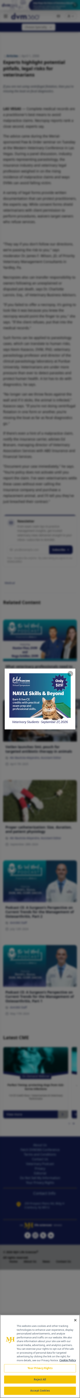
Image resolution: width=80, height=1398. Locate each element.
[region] (40, 1356)
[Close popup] (70, 673)
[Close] (75, 1320)
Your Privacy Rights (40, 1368)
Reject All (40, 1379)
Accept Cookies (40, 1390)
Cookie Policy (67, 1360)
